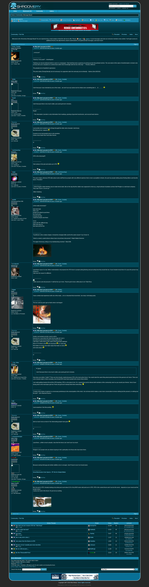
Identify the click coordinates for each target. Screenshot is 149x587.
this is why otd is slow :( (22, 537)
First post (18, 533)
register (87, 39)
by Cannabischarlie (129, 527)
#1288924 (36, 291)
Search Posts (55, 20)
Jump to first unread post (19, 44)
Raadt (60, 362)
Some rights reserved (84, 582)
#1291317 (36, 402)
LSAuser (92, 545)
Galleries (86, 20)
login (80, 39)
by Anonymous (129, 542)
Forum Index (44, 20)
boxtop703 (93, 525)
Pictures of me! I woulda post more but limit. (28, 545)
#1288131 (36, 173)
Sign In (15, 21)
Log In (118, 8)
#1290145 (36, 332)
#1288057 (36, 152)
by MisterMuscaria (129, 535)
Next (136, 34)
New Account (112, 8)
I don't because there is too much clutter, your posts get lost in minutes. (55, 370)
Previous (124, 34)
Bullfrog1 (92, 549)
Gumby (92, 533)
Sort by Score (25, 566)
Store (113, 20)
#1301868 (36, 483)
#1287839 (36, 81)
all (20, 527)
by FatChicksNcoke (129, 531)
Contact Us (125, 8)
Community (39, 11)
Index (131, 34)
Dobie (91, 537)
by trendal (129, 554)
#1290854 (36, 364)
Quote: (39, 368)
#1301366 (36, 438)
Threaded (117, 34)
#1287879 (36, 99)
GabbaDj (92, 529)
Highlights (78, 20)
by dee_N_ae (129, 546)
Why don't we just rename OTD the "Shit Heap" (29, 525)
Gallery (52, 11)
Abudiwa (92, 541)
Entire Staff (19, 563)
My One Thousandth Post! (23, 552)
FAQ (93, 20)
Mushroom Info (27, 11)
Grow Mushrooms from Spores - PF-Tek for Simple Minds (49, 472)
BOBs (60, 289)
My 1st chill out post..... (22, 549)
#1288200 (36, 201)
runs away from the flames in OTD (25, 541)
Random (120, 20)
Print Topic (32, 566)
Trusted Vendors (67, 20)
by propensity (129, 550)
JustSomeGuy (62, 172)
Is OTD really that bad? (22, 529)
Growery (127, 20)
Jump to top (15, 513)
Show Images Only (16, 566)
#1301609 (36, 459)
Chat (107, 20)
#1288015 (36, 123)
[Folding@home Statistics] (15, 309)
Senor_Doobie (62, 79)
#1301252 (36, 417)
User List (100, 20)
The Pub (21, 34)
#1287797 (36, 48)
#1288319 (36, 265)
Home (15, 11)
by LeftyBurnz (129, 538)
